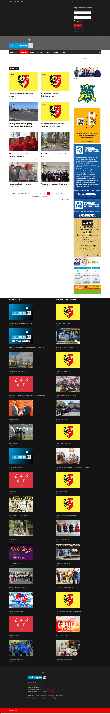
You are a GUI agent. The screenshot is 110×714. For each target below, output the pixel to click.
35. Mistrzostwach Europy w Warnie (64, 659)
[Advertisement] (38, 59)
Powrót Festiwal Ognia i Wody (16, 563)
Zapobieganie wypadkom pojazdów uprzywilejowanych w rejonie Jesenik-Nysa (27, 395)
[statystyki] (55, 713)
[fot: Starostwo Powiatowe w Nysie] (23, 111)
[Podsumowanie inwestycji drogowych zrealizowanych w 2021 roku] (55, 111)
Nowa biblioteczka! (13, 539)
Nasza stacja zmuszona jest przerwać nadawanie (20, 323)
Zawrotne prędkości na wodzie (16, 611)
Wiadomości (23, 52)
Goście (32, 52)
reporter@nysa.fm (49, 689)
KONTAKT (56, 52)
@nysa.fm (51, 691)
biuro (47, 691)
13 (56, 193)
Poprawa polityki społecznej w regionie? (54, 184)
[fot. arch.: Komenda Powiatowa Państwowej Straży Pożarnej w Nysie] (55, 141)
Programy (63, 52)
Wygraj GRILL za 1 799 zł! (61, 635)
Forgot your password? (79, 28)
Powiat (12, 74)
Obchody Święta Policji (61, 419)
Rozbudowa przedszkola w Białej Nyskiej (18, 371)
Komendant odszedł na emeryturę (20, 184)
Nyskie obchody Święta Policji (63, 371)
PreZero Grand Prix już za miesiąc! (17, 659)
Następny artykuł (36, 196)
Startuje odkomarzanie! (14, 635)
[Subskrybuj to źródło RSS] (68, 68)
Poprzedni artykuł (22, 193)
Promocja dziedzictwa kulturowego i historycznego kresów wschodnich (72, 467)
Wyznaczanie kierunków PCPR (63, 323)
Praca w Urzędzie (13, 491)
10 (44, 193)
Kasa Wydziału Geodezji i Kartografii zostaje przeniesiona (69, 611)
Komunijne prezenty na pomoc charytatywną (66, 395)
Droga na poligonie (13, 419)
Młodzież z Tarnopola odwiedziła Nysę (18, 587)
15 (65, 193)
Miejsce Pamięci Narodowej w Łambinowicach (67, 515)
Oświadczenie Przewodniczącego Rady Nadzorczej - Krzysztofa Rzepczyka (26, 347)
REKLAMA (48, 52)
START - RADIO (13, 52)
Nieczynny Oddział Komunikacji (63, 443)
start (13, 193)
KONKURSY (40, 52)
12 (52, 193)
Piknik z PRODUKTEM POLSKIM (63, 563)
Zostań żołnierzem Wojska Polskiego (64, 347)
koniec (45, 196)
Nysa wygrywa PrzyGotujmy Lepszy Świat (18, 515)
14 (61, 193)
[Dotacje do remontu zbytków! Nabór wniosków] (23, 81)
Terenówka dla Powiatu (61, 491)
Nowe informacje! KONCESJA (15, 467)
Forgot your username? (79, 31)
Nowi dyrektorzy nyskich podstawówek (65, 587)
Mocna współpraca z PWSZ (62, 539)
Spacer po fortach (13, 443)
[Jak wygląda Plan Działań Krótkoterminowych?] (55, 81)
